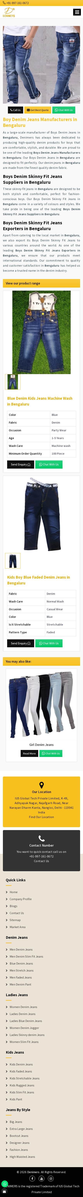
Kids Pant (16, 1099)
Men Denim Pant (20, 984)
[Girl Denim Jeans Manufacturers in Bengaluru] (41, 704)
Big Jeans (16, 1121)
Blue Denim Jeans (21, 963)
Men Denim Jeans (21, 949)
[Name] (77, 12)
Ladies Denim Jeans (23, 1014)
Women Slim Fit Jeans (24, 1042)
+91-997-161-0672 (17, 3)
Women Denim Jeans (23, 1007)
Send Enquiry (19, 464)
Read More (29, 753)
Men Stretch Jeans (22, 970)
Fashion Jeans (19, 1149)
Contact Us (41, 861)
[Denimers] (9, 11)
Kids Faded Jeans (21, 1071)
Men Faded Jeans (21, 977)
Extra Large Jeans (21, 1128)
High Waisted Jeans (22, 1156)
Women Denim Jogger (24, 1028)
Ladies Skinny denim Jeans (27, 1035)
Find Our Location (41, 817)
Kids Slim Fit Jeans (22, 1092)
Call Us (17, 110)
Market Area (17, 927)
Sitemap (15, 920)
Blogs (13, 906)
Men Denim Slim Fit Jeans (26, 956)
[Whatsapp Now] (4, 1184)
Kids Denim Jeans (21, 1064)
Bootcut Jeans (19, 1135)
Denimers (33, 1172)
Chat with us (65, 110)
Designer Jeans (20, 1142)
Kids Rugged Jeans (22, 1085)
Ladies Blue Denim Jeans (26, 1021)
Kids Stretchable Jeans (25, 1078)
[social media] (32, 1178)
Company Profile (21, 899)
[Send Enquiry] (41, 65)
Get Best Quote (39, 110)
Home (14, 892)
